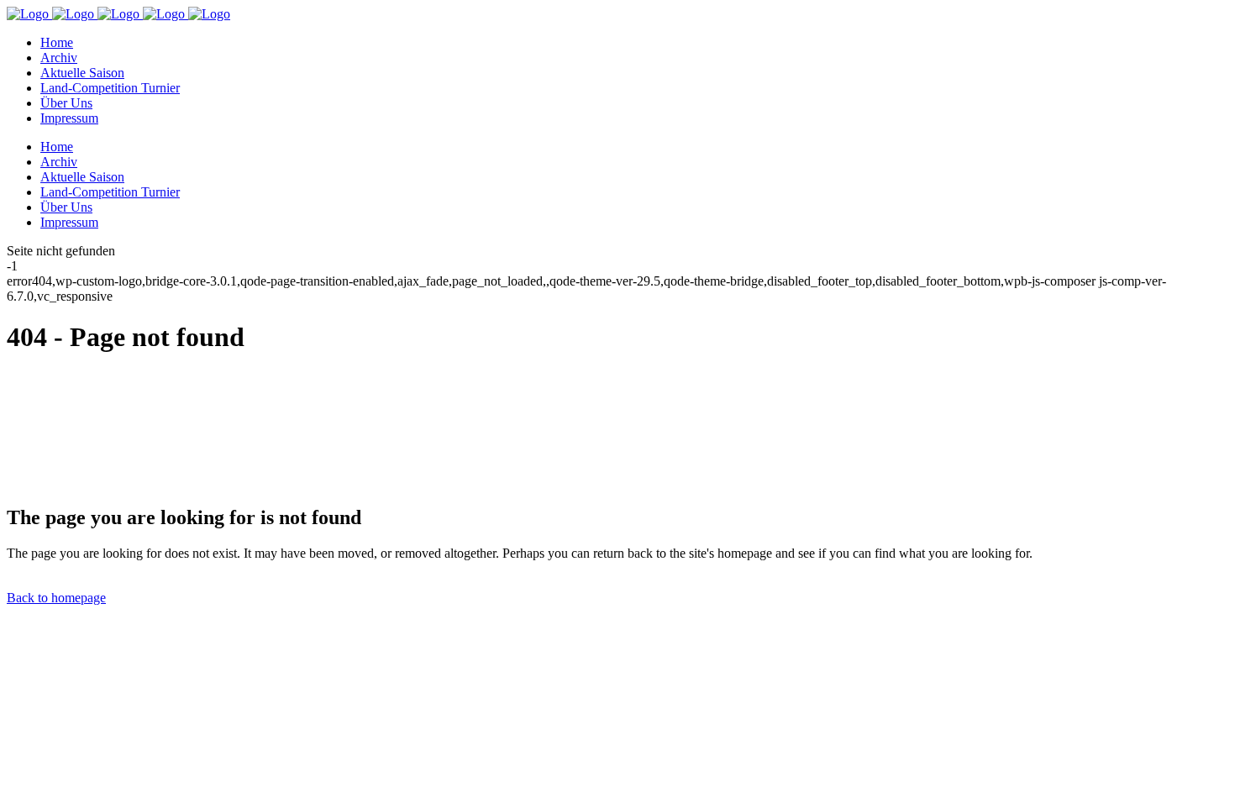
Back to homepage (56, 597)
